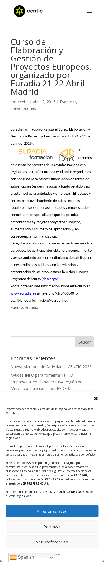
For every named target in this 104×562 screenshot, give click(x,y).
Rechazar (52, 526)
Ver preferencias (52, 542)
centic (23, 101)
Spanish (25, 557)
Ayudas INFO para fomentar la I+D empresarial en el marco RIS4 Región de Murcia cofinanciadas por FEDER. (46, 382)
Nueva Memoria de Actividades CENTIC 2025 (51, 366)
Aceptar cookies (52, 511)
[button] (95, 398)
